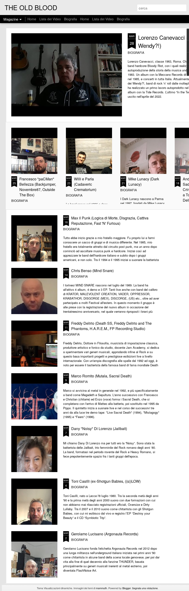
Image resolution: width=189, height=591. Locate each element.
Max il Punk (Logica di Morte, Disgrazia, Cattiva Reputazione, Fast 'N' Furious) (109, 220)
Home (31, 19)
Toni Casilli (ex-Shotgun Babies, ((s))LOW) (106, 481)
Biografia (70, 19)
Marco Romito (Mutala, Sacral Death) (101, 376)
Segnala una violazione (145, 588)
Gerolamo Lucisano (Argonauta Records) (104, 533)
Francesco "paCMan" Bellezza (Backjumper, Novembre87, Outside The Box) (37, 186)
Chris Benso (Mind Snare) (92, 270)
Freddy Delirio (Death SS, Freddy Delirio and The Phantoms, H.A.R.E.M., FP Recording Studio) (111, 326)
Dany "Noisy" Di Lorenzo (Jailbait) (99, 428)
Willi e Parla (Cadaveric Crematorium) (85, 184)
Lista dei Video (50, 19)
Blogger (126, 588)
